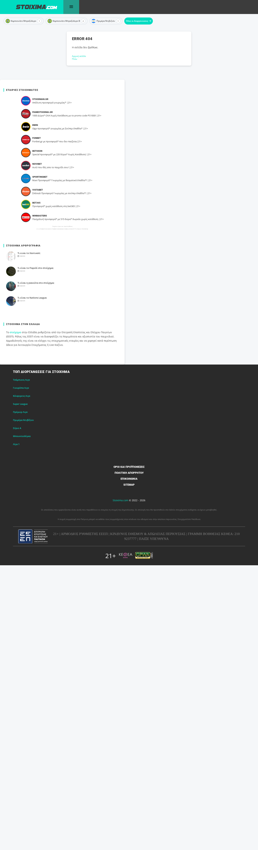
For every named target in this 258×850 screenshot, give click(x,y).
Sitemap (129, 484)
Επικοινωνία (129, 478)
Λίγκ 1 (16, 444)
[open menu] (71, 7)
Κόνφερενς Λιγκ (21, 395)
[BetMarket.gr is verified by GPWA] (144, 555)
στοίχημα (15, 332)
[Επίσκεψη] (26, 101)
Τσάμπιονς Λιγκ (21, 379)
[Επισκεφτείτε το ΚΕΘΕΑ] (125, 555)
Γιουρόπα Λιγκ (21, 387)
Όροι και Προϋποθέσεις (129, 466)
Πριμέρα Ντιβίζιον (23, 420)
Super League (20, 403)
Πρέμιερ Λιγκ (20, 412)
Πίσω (74, 58)
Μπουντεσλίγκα (22, 436)
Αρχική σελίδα (79, 56)
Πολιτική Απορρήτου (129, 472)
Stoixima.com (120, 500)
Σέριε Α (17, 428)
